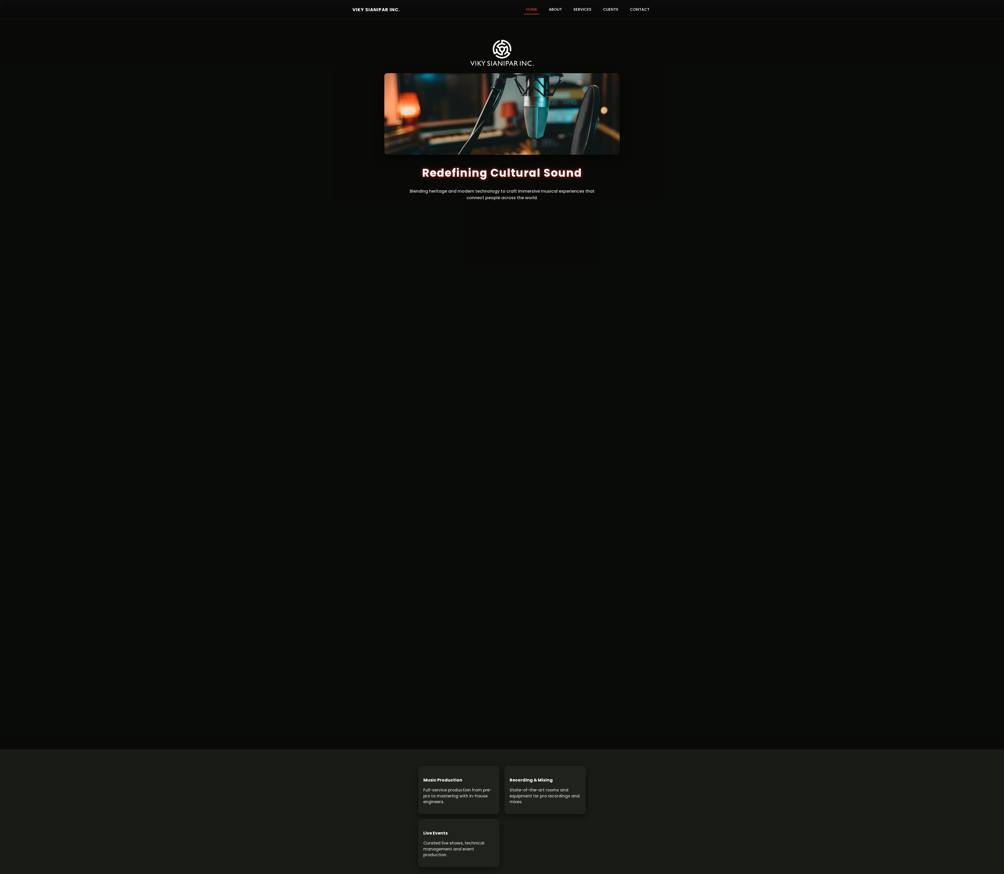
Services (582, 9)
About (555, 9)
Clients (610, 9)
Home (531, 9)
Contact (639, 9)
